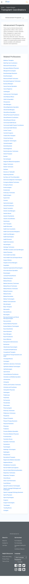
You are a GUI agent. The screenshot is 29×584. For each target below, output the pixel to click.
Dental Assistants (7, 146)
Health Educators (7, 239)
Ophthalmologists (7, 369)
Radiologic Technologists (9, 449)
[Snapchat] (23, 569)
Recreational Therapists (9, 457)
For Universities (18, 543)
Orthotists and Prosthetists (10, 387)
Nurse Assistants (7, 331)
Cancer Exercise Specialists (10, 86)
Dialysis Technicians (8, 164)
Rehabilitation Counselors (9, 465)
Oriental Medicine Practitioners (10, 374)
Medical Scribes (7, 293)
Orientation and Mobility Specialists (12, 377)
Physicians (6, 426)
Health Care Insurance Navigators (11, 231)
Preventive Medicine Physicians (11, 434)
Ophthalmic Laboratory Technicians (12, 364)
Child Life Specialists (8, 99)
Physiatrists (6, 415)
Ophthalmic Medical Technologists (11, 366)
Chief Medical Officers (8, 96)
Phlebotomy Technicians (9, 413)
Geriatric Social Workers (9, 218)
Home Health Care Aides (9, 255)
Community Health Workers (10, 127)
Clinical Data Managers (9, 109)
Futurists (5, 200)
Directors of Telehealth (9, 172)
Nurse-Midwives (7, 339)
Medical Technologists (8, 299)
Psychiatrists (6, 444)
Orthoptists (6, 382)
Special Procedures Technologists (11, 485)
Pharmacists (6, 405)
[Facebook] (16, 565)
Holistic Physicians (7, 252)
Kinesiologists (6, 273)
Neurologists (6, 314)
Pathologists (6, 392)
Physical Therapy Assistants (10, 421)
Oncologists (6, 361)
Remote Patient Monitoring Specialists (12, 470)
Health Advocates (7, 226)
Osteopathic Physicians (9, 389)
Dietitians (5, 169)
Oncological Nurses (8, 358)
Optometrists (6, 371)
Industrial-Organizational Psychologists (13, 268)
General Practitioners (8, 205)
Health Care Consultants (9, 229)
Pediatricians (6, 395)
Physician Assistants (8, 423)
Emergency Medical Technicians (11, 182)
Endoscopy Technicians (9, 192)
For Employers (18, 540)
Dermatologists (7, 159)
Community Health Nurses (9, 122)
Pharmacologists (7, 408)
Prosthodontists (7, 436)
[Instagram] (16, 569)
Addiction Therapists (8, 60)
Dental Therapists (7, 153)
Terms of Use (5, 561)
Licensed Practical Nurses (9, 275)
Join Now (4, 545)
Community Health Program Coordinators (13, 125)
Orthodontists (6, 379)
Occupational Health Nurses (10, 349)
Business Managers (8, 83)
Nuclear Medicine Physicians (10, 323)
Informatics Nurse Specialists (10, 270)
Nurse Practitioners (8, 336)
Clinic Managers (7, 104)
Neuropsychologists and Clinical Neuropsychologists (11, 317)
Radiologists (6, 452)
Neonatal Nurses (7, 312)
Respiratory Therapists (9, 475)
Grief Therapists (7, 223)
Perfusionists (6, 400)
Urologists (5, 510)
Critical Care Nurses (8, 138)
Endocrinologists (7, 187)
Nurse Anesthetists (8, 329)
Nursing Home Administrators (10, 341)
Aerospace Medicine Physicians (11, 68)
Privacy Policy (5, 559)
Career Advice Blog (6, 556)
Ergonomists (6, 197)
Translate (19, 562)
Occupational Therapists (9, 352)
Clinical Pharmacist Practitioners (11, 115)
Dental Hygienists (7, 148)
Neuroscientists (7, 321)
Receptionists (6, 454)
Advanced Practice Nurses (9, 65)
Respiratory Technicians (9, 472)
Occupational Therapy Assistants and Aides (12, 355)
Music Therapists (7, 306)
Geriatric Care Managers (9, 210)
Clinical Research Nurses (9, 120)
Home (2, 7)
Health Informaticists (8, 242)
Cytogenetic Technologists (9, 140)
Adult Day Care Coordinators (10, 63)
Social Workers (7, 483)
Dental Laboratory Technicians (10, 151)
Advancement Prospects (13, 18)
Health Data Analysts (8, 236)
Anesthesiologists (7, 76)
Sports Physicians (7, 495)
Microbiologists (7, 304)
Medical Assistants (8, 278)
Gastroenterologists (8, 203)
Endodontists (6, 190)
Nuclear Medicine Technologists (11, 326)
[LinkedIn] (19, 565)
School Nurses (6, 478)
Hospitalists (6, 265)
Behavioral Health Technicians (10, 78)
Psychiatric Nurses (7, 439)
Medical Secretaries (8, 296)
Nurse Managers (7, 334)
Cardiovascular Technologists (10, 94)
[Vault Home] (7, 1)
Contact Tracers (7, 130)
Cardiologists (6, 91)
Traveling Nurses (7, 508)
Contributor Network (19, 549)
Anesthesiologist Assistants (10, 73)
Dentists (5, 156)
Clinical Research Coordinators (10, 117)
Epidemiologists (7, 195)
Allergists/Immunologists (9, 70)
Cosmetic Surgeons (8, 133)
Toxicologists (6, 505)
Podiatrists (6, 428)
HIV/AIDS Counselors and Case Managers (13, 249)
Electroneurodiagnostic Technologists (12, 179)
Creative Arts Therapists (9, 135)
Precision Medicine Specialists (10, 431)
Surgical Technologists (8, 502)
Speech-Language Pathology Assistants (13, 492)
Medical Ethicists (7, 280)
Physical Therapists (8, 418)
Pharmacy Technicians (9, 410)
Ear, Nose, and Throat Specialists (11, 177)
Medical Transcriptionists (9, 301)
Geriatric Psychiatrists (8, 216)
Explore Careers (10, 7)
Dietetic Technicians (8, 166)
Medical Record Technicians (10, 286)
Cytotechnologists (7, 143)
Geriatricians (6, 221)
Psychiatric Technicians (9, 441)
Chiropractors (6, 102)
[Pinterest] (19, 569)
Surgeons (5, 500)
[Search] (27, 2)
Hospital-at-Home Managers (10, 262)
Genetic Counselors (8, 208)
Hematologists (7, 244)
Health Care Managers (8, 234)
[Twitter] (23, 565)
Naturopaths (6, 309)
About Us (4, 540)
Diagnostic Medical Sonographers (11, 161)
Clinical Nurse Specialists (9, 112)
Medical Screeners (8, 291)
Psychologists (6, 447)
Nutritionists (6, 344)
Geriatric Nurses (7, 213)
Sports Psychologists (8, 497)
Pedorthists (6, 397)
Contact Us (5, 543)
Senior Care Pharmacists (9, 480)
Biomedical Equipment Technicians (11, 81)
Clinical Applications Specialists (11, 107)
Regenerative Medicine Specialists (11, 459)
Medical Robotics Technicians (10, 288)
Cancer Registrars (7, 89)
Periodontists (6, 402)
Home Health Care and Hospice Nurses (12, 257)
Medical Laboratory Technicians (11, 283)
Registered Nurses (7, 462)
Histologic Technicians (8, 247)
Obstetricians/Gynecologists (10, 347)
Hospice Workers (7, 260)
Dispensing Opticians (8, 174)
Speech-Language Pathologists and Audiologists (12, 489)
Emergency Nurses (8, 185)
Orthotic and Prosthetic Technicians (12, 384)
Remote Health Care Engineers (10, 467)
